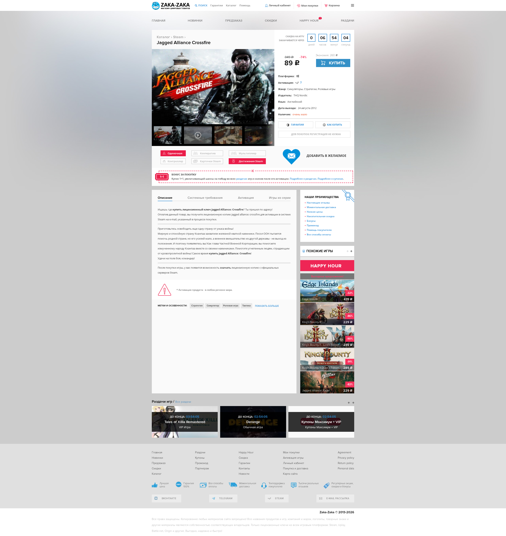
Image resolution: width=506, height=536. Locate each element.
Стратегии (310, 89)
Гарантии (216, 5)
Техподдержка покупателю (277, 485)
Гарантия (297, 124)
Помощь (244, 5)
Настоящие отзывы (318, 202)
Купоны (200, 457)
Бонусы (311, 221)
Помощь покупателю (319, 230)
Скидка (243, 457)
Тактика (246, 305)
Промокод (313, 225)
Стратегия (197, 305)
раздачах (241, 178)
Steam (178, 37)
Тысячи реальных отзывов (308, 485)
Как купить (334, 124)
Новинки (195, 20)
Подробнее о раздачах (303, 178)
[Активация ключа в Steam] (297, 82)
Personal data (346, 468)
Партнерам (202, 468)
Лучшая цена (164, 485)
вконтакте (169, 498)
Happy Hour (246, 452)
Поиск (202, 5)
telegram (225, 498)
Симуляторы (295, 89)
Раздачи (347, 20)
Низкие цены (315, 211)
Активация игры (293, 457)
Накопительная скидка (320, 216)
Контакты (244, 468)
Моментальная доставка (321, 207)
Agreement (344, 452)
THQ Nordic (300, 95)
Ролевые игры (326, 89)
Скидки (271, 20)
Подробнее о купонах (330, 178)
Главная (158, 20)
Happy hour (309, 20)
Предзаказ (233, 20)
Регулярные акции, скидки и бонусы (342, 485)
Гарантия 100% (188, 485)
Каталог (231, 5)
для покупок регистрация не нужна (316, 134)
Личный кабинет (280, 5)
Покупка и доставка (295, 468)
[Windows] (297, 76)
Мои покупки (309, 5)
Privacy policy (346, 457)
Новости (244, 473)
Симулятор (213, 305)
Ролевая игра (230, 305)
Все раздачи (183, 401)
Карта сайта (290, 473)
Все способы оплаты (319, 234)
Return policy (346, 463)
